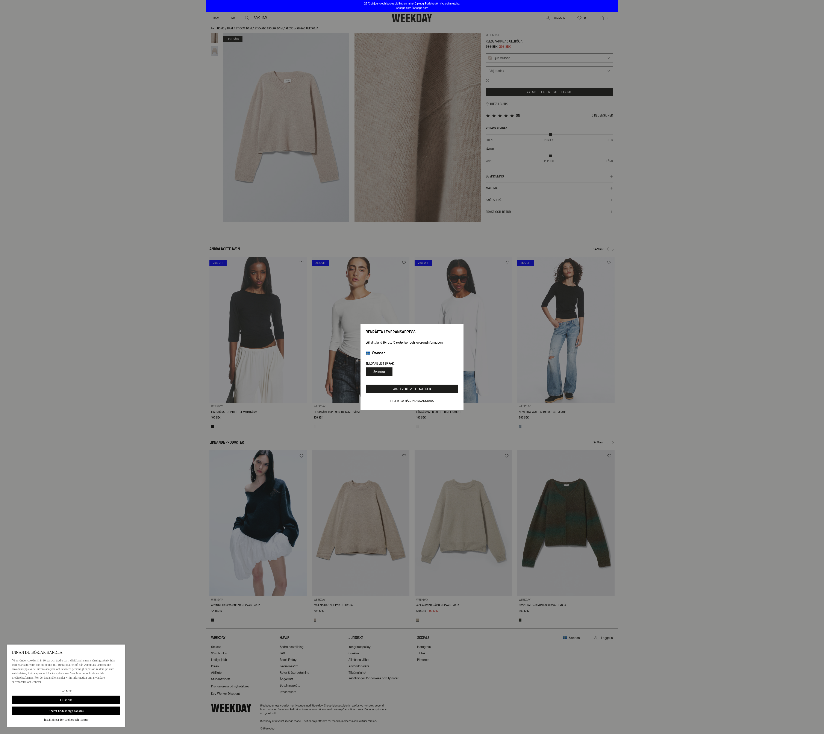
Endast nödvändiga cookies (66, 711)
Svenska (379, 371)
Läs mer (66, 691)
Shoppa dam (403, 7)
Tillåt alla (66, 700)
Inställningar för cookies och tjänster (66, 719)
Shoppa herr (420, 7)
